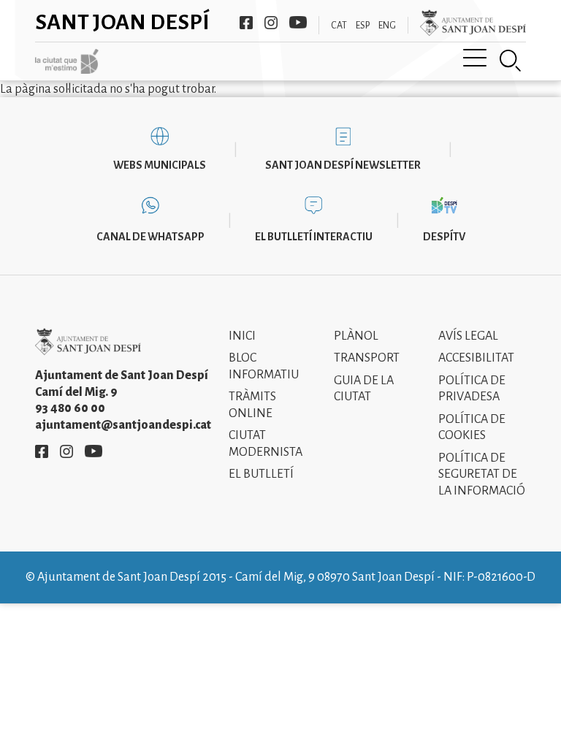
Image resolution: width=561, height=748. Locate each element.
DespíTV (444, 237)
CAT (339, 25)
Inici (242, 336)
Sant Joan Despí (122, 22)
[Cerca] (510, 60)
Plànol (356, 336)
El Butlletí (261, 474)
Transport (367, 358)
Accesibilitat (476, 358)
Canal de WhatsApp (150, 237)
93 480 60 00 (70, 408)
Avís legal (468, 336)
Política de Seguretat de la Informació (481, 474)
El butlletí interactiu (314, 237)
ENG (387, 25)
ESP (363, 25)
